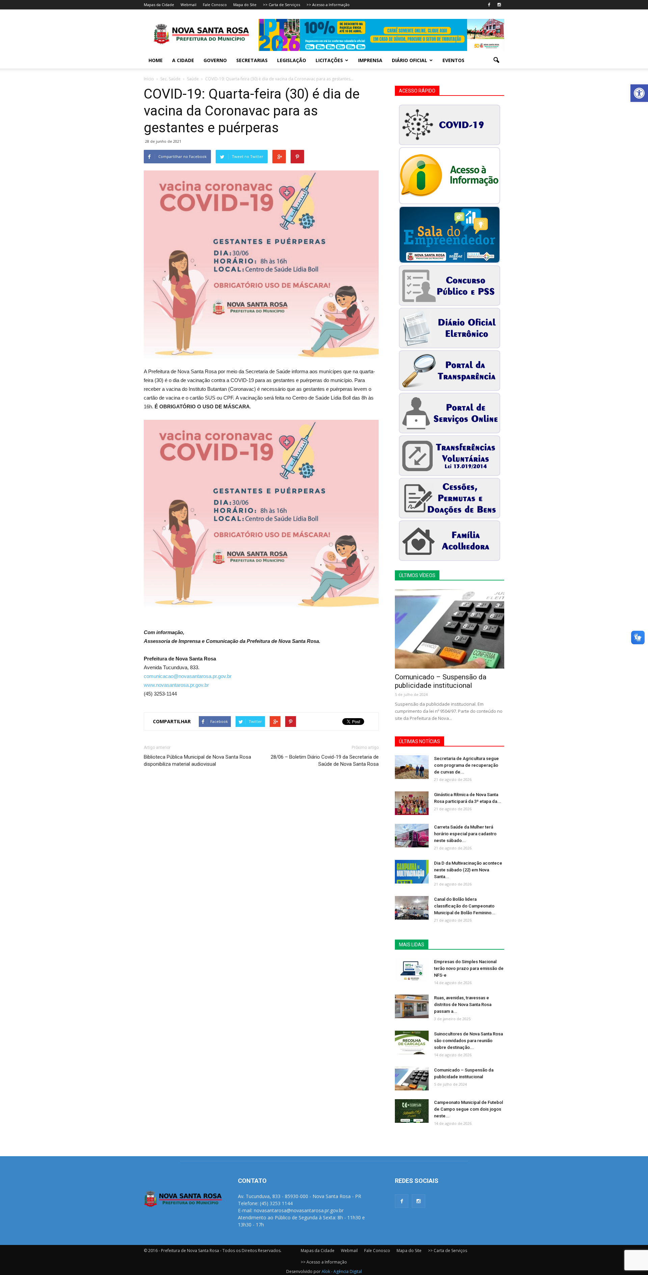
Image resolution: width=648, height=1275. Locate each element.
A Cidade (183, 60)
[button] (639, 93)
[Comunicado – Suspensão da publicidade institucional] (449, 629)
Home (155, 60)
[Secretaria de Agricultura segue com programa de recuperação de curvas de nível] (412, 767)
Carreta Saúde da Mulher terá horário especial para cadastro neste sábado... (465, 833)
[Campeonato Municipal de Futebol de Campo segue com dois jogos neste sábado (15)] (412, 1111)
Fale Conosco (215, 4)
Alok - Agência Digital (342, 1271)
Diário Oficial (409, 60)
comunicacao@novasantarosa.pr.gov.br (188, 676)
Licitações (329, 60)
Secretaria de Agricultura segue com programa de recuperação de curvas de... (466, 765)
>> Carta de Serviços (281, 4)
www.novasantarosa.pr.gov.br (176, 685)
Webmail (188, 4)
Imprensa (370, 60)
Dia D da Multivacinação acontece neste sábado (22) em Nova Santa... (468, 870)
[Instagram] (499, 5)
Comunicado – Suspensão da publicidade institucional (440, 681)
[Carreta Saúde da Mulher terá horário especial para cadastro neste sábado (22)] (412, 835)
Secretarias (252, 60)
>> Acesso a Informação (328, 4)
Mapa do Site (244, 4)
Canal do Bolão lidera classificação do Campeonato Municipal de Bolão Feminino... (464, 906)
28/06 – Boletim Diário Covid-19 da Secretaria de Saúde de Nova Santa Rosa (325, 760)
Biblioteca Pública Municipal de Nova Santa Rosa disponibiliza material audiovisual (197, 760)
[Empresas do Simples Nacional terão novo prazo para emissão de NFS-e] (412, 970)
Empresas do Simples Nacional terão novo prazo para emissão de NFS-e (469, 968)
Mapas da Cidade (159, 4)
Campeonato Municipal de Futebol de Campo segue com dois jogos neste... (468, 1109)
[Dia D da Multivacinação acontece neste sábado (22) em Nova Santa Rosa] (412, 872)
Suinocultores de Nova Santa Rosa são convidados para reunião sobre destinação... (468, 1040)
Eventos (453, 60)
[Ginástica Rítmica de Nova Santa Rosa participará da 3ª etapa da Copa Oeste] (412, 803)
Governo (215, 60)
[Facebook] (489, 5)
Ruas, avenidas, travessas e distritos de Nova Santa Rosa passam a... (462, 1004)
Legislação (291, 60)
